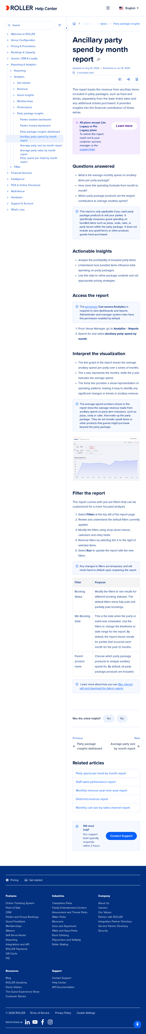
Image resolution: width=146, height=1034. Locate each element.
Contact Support (121, 836)
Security (103, 931)
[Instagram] (50, 1022)
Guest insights (25, 95)
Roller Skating (60, 944)
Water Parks (59, 917)
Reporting (20, 71)
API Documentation (63, 987)
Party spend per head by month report (38, 160)
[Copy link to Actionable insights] (118, 251)
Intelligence (18, 179)
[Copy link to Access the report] (114, 296)
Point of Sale (13, 908)
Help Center (59, 983)
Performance (24, 107)
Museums (57, 922)
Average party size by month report (41, 145)
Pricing (14, 880)
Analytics (19, 77)
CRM (8, 912)
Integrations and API (17, 944)
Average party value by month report (38, 152)
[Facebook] (42, 1022)
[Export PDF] (137, 80)
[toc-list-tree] (120, 80)
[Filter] (59, 25)
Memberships (25, 101)
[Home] (31, 8)
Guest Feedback (15, 922)
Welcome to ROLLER (23, 34)
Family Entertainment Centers (69, 908)
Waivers (10, 931)
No (122, 718)
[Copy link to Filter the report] (111, 494)
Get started (23, 83)
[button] (30, 25)
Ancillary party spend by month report (38, 139)
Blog (8, 978)
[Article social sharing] (128, 80)
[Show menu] (108, 8)
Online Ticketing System (20, 903)
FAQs (17, 167)
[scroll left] (79, 24)
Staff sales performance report (96, 782)
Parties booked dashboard (35, 120)
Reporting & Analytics (23, 65)
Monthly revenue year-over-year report (101, 790)
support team (87, 149)
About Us (103, 903)
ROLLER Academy (16, 983)
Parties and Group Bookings (22, 917)
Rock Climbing (60, 935)
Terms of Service (39, 1013)
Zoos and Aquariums (64, 926)
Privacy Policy (63, 1013)
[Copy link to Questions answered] (120, 167)
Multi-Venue (18, 191)
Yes (109, 718)
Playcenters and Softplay (66, 940)
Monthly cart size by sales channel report (103, 807)
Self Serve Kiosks (16, 935)
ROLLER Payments (17, 949)
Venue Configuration (23, 40)
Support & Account (22, 204)
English (130, 8)
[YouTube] (35, 1022)
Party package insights (30, 113)
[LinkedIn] (27, 1022)
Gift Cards (11, 954)
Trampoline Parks (62, 903)
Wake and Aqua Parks (65, 931)
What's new (18, 210)
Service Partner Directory (113, 926)
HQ (8, 958)
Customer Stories (16, 996)
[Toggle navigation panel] (66, 28)
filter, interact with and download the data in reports (106, 686)
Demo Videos (14, 987)
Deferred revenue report (92, 799)
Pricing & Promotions (23, 46)
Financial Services (21, 173)
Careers (103, 908)
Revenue (22, 89)
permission (91, 307)
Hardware (16, 197)
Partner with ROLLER (110, 917)
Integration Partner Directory (115, 922)
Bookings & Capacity (23, 52)
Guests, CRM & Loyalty (24, 58)
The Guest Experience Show (22, 992)
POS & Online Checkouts (25, 185)
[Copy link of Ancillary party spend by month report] (98, 59)
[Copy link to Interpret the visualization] (131, 354)
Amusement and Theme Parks (69, 912)
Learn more (124, 125)
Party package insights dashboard (40, 132)
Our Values (104, 912)
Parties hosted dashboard (35, 126)
